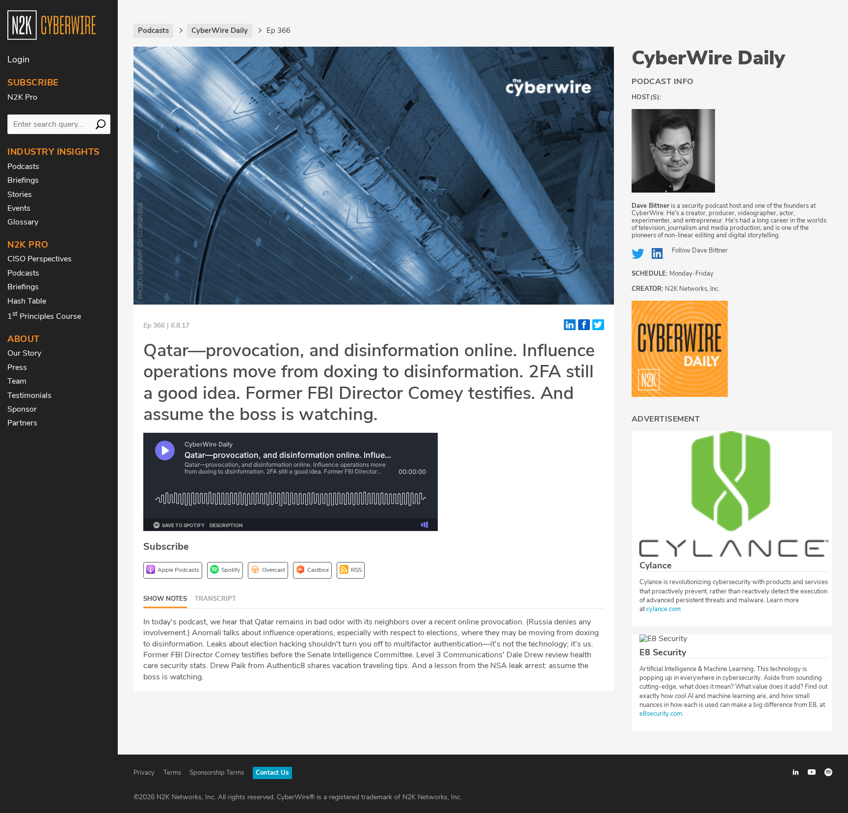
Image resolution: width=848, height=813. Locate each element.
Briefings (23, 180)
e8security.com (660, 713)
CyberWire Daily (708, 58)
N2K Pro (22, 97)
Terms (172, 772)
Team (16, 381)
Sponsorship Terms (216, 772)
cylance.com (663, 609)
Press (17, 367)
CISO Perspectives (39, 258)
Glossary (22, 222)
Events (18, 208)
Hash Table (26, 301)
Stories (19, 194)
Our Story (24, 353)
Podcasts (23, 166)
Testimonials (29, 395)
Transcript (215, 598)
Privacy (144, 772)
